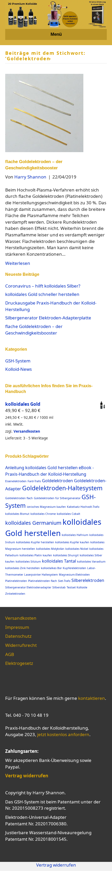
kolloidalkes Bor (51, 568)
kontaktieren (91, 698)
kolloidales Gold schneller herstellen (42, 294)
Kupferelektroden (74, 568)
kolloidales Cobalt (68, 514)
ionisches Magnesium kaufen (46, 507)
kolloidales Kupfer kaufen (72, 542)
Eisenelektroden (16, 481)
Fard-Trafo (34, 481)
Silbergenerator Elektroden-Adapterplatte (48, 318)
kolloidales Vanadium (91, 561)
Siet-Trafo (64, 581)
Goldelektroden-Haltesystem (62, 488)
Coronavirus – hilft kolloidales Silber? (42, 286)
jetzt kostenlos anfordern (63, 734)
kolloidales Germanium (33, 522)
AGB (9, 654)
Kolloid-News (18, 369)
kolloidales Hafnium (75, 535)
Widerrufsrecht (21, 645)
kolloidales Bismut (17, 514)
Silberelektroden (87, 580)
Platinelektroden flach (42, 581)
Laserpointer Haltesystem (41, 574)
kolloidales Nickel (76, 549)
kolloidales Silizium (28, 561)
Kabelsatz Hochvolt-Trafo (83, 507)
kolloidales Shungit (66, 555)
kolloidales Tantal (59, 561)
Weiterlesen (17, 263)
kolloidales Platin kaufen (36, 555)
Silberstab (59, 587)
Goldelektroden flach (19, 498)
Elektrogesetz (19, 663)
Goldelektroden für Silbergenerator (57, 498)
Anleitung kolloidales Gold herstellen (41, 467)
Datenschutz (18, 636)
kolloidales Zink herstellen (22, 568)
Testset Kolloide (77, 587)
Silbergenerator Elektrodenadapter (28, 587)
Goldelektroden (57, 481)
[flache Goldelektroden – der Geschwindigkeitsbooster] (44, 113)
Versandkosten (27, 431)
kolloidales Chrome (43, 514)
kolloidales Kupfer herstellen (35, 542)
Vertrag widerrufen (56, 865)
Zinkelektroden (15, 593)
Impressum (17, 627)
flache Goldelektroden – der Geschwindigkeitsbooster (34, 329)
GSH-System (17, 361)
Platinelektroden (16, 581)
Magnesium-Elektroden (74, 574)
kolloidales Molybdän (50, 549)
